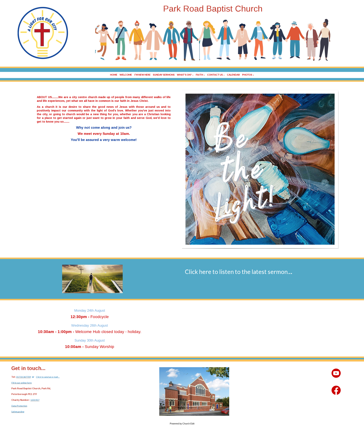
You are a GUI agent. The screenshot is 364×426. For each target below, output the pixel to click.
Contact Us (215, 74)
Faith (199, 74)
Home (113, 74)
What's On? (184, 74)
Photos (247, 74)
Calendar (233, 74)
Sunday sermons (164, 74)
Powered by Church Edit (182, 423)
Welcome (126, 74)
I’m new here (142, 74)
